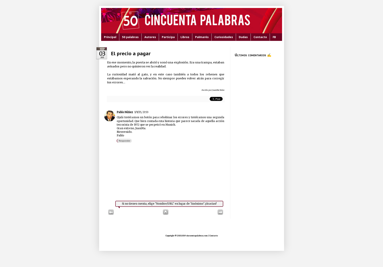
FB (274, 37)
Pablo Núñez (125, 112)
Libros (185, 37)
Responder (124, 141)
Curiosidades (223, 37)
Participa (168, 37)
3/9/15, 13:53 (141, 112)
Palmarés (202, 37)
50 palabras (130, 37)
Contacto (260, 37)
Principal (110, 37)
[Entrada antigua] (220, 214)
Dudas (243, 37)
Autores (150, 37)
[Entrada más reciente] (111, 214)
